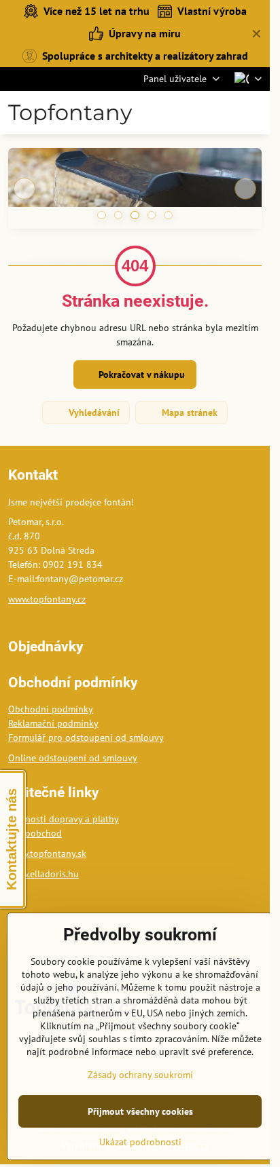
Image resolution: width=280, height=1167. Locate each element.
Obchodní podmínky (50, 709)
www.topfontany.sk (47, 853)
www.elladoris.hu (43, 874)
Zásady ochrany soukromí (140, 1075)
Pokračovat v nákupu (140, 374)
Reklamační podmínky (53, 723)
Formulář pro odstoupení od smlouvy (86, 737)
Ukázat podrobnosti (140, 1142)
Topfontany (70, 112)
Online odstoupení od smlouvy (72, 758)
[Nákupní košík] (221, 112)
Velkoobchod (35, 833)
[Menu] (253, 112)
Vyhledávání (93, 412)
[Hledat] (188, 112)
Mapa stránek (188, 412)
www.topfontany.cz (47, 599)
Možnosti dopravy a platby (63, 819)
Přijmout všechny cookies (140, 1111)
